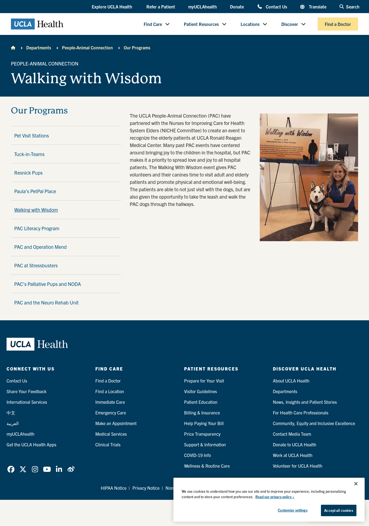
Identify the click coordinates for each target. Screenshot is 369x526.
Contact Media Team (292, 434)
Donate (237, 6)
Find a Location (109, 391)
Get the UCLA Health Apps (31, 444)
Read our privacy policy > (274, 496)
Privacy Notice (146, 488)
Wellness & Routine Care (207, 465)
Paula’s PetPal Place (35, 191)
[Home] (13, 47)
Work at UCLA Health (292, 455)
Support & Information (205, 444)
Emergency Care (110, 412)
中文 (11, 412)
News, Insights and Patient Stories (305, 402)
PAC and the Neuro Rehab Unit (46, 302)
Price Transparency (202, 434)
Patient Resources (201, 24)
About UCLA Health (291, 380)
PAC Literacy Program (36, 228)
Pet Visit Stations (31, 135)
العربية (13, 423)
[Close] (356, 484)
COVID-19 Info (197, 455)
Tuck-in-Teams (29, 154)
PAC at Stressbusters (36, 265)
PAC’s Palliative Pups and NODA (47, 284)
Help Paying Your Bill (204, 423)
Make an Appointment (116, 423)
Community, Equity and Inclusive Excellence (314, 423)
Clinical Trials (107, 444)
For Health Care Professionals (300, 412)
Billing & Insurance (202, 412)
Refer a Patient (160, 6)
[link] (11, 469)
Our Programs (137, 47)
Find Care (153, 24)
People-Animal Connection (87, 47)
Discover (289, 24)
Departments (38, 47)
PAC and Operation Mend (40, 247)
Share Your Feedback (26, 391)
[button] (112, 7)
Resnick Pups (28, 172)
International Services (27, 402)
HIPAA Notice (113, 488)
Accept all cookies (338, 510)
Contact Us (276, 6)
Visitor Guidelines (200, 391)
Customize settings (292, 510)
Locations (250, 24)
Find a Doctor (338, 24)
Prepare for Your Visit (204, 380)
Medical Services (111, 434)
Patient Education (200, 402)
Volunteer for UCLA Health (297, 465)
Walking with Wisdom (36, 210)
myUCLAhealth (202, 6)
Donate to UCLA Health (294, 444)
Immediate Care (110, 402)
